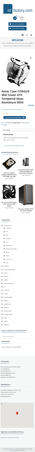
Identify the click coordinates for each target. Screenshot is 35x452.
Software (6, 307)
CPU (7, 231)
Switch (5, 318)
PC (4, 287)
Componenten (10, 43)
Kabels (5, 273)
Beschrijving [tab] (6, 130)
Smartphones (7, 304)
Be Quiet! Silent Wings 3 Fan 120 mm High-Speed (9, 204)
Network (6, 280)
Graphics (8, 238)
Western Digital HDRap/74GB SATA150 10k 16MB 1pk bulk (9, 174)
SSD (7, 262)
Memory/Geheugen (11, 249)
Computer (18, 43)
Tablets (6, 321)
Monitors (6, 276)
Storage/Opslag (8, 314)
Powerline (6, 290)
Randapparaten (8, 297)
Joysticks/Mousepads (9, 269)
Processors (9, 259)
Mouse (8, 252)
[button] (30, 58)
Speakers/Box (7, 311)
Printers (6, 294)
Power (7, 256)
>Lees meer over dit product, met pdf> (11, 109)
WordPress (23, 450)
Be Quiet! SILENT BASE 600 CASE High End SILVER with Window (25, 171)
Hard (7, 242)
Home (3, 43)
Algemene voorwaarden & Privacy (10, 437)
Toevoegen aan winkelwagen (13, 117)
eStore (29, 449)
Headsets (6, 266)
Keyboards (9, 245)
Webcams (6, 325)
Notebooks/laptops (9, 283)
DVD (7, 235)
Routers (6, 300)
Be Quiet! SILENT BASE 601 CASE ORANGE (25, 210)
